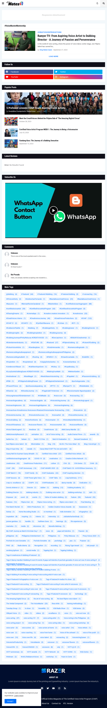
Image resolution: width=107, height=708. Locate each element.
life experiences (78, 521)
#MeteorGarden (75, 371)
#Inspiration (12, 362)
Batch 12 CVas (41, 439)
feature (76, 497)
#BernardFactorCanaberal (32, 304)
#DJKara (62, 323)
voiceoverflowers (91, 642)
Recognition (40, 546)
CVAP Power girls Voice (34, 478)
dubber (44, 488)
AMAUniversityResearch (16, 434)
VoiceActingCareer (80, 637)
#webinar (34, 429)
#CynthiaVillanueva (44, 323)
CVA (67, 463)
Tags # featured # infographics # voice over (24, 579)
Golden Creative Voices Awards (61, 507)
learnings (61, 521)
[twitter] (48, 688)
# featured (27, 294)
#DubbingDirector (90, 328)
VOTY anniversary (14, 652)
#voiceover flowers (37, 425)
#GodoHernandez (55, 347)
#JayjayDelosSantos (49, 362)
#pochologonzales (81, 381)
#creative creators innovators (56, 313)
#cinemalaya (33, 313)
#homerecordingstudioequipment (20, 352)
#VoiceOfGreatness (15, 425)
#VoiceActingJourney (60, 400)
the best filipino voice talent (69, 599)
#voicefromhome (33, 420)
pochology (60, 541)
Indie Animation (67, 512)
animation (37, 434)
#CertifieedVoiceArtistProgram (72, 309)
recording (56, 546)
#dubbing (33, 328)
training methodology (76, 604)
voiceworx (47, 647)
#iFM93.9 (51, 357)
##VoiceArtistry (13, 299)
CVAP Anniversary (27, 468)
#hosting (37, 357)
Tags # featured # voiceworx (59, 594)
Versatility (43, 608)
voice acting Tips (36, 623)
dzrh (92, 492)
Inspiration (11, 517)
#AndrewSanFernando (35, 299)
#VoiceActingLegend (83, 400)
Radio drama (24, 546)
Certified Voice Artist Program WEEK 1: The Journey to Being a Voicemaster (48, 129)
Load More (53, 56)
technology (81, 594)
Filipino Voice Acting (46, 502)
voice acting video (56, 623)
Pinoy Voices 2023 (91, 536)
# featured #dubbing (47, 294)
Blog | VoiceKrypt (92, 444)
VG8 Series (79, 608)
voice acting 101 (31, 618)
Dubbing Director (14, 492)
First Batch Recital (14, 507)
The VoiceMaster (39, 604)
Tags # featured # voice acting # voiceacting (24, 594)
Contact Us (56, 703)
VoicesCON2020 (30, 647)
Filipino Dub (27, 502)
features (11, 502)
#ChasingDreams (14, 313)
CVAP (10, 468)
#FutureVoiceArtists (15, 347)
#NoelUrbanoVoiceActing (52, 376)
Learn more (18, 696)
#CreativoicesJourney (40, 318)
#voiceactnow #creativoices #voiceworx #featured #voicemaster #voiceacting (37, 410)
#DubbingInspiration (36, 333)
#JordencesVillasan (15, 367)
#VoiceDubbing (13, 420)
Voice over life (29, 637)
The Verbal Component (16, 604)
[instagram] (59, 688)
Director (31, 488)
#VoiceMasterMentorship (74, 420)
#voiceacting (76, 396)
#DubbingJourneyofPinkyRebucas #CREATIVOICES (26, 338)
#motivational (13, 376)
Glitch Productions (35, 507)
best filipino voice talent (16, 444)
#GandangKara (36, 347)
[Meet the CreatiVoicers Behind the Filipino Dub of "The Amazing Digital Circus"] (11, 121)
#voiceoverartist (57, 425)
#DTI (75, 323)
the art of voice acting (43, 599)
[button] (3, 3)
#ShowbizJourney (29, 391)
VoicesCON (12, 647)
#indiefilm (87, 357)
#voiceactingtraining (63, 405)
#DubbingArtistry (50, 328)
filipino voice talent (68, 502)
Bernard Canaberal (82, 439)
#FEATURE (36, 342)
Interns (40, 517)
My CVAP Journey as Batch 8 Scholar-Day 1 (24, 531)
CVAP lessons (13, 478)
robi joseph (92, 546)
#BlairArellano (55, 304)
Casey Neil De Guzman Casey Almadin (22, 454)
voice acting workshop (79, 623)
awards (94, 434)
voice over (12, 637)
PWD (9, 546)
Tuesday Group (13, 608)
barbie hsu (11, 439)
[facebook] (42, 688)
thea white (57, 604)
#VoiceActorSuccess (38, 415)
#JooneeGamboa (71, 362)
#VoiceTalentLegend (15, 429)
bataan (26, 439)
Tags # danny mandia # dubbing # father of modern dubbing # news (33, 570)
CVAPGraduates (49, 483)
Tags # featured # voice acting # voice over (23, 589)
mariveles (11, 526)
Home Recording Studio (29, 512)
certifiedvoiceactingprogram (18, 459)
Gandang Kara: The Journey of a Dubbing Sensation (38, 140)
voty (60, 647)
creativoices (13, 463)
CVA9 (93, 463)
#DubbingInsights (14, 333)
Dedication (85, 483)
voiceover (52, 642)
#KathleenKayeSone (38, 367)
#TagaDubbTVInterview (52, 391)
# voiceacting (89, 294)
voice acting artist (51, 618)
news (49, 531)
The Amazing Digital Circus (17, 599)
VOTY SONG (69, 652)
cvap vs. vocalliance (15, 483)
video (28, 613)
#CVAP (86, 318)
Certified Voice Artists (75, 454)
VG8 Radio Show (61, 608)
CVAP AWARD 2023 (49, 468)
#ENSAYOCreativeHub (80, 338)
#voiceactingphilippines (39, 405)
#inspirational (29, 362)
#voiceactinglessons (15, 405)
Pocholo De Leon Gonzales (17, 541)
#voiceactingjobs (38, 400)
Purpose (85, 541)
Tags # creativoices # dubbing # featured (23, 555)
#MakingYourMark (55, 371)
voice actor (12, 628)
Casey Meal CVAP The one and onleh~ (56, 449)
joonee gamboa (13, 521)
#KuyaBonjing (71, 367)
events (36, 497)
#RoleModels (86, 386)
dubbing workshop (76, 492)
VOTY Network (52, 652)
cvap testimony (73, 478)
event (24, 497)
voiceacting (62, 637)
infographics (85, 512)
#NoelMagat (30, 376)
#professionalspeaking (36, 386)
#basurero (11, 304)
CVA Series (80, 463)
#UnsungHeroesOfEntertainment (20, 396)
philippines (12, 536)
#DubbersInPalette (15, 328)
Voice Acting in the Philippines (76, 618)
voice (68, 613)
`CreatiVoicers (50, 429)
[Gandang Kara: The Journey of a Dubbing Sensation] (11, 143)
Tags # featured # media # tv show (60, 579)
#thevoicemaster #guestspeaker (80, 391)
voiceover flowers (70, 642)
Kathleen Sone (45, 521)
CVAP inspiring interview (73, 473)
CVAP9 (33, 483)
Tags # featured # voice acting (19, 584)
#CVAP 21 (11, 323)
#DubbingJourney (58, 333)
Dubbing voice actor (55, 492)
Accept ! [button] (10, 701)
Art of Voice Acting (55, 434)
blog (51, 444)
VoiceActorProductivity (16, 642)
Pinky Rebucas (71, 536)
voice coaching (28, 633)
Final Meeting (87, 502)
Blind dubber (37, 444)
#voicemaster (52, 420)
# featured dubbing (69, 294)
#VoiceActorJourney (15, 415)
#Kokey (55, 367)
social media (32, 550)
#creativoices (80, 313)
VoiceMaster (37, 642)
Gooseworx (85, 507)
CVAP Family (31, 473)
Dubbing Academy (75, 488)
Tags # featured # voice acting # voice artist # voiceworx (58, 584)
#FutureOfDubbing (90, 342)
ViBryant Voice (13, 613)
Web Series (86, 652)
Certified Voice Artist (51, 454)
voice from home (48, 633)
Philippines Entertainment (33, 536)
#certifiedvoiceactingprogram (79, 304)
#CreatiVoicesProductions (65, 318)
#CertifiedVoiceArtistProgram (42, 309)
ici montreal (50, 512)
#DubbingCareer (70, 328)
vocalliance (54, 613)
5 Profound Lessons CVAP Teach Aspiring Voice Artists (36, 107)
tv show (29, 608)
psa (73, 541)
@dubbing (11, 294)
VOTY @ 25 (73, 647)
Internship (53, 517)
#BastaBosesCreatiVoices (61, 299)
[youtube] (53, 688)
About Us (45, 703)
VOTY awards (34, 652)
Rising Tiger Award (73, 546)
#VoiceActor (80, 410)
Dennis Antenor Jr (14, 488)
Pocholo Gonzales (42, 541)
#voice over (60, 396)
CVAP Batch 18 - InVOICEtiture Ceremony (79, 468)
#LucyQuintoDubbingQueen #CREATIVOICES (24, 371)
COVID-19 (39, 459)
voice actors (28, 628)
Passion (83, 531)
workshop (51, 657)
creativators (55, 459)
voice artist (67, 628)
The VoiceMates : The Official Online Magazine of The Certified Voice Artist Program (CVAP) (60, 699)
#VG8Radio (44, 396)
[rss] (65, 688)
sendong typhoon (14, 550)
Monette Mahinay (57, 526)
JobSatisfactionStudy (73, 517)
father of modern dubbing (56, 497)
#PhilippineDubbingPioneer (29, 381)
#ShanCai (11, 391)
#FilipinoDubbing (70, 342)
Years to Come (68, 657)
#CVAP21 (26, 323)
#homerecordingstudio (78, 347)
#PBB (10, 381)
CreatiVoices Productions (35, 463)
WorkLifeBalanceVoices (31, 657)
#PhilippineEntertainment (56, 381)
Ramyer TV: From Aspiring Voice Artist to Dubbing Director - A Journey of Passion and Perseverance (66, 37)
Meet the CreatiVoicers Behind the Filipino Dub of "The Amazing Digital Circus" (49, 118)
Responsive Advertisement (53, 15)
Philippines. (54, 536)
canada (31, 449)
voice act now (82, 613)
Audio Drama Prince (77, 434)
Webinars (11, 657)
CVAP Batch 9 (13, 473)
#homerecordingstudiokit (17, 357)
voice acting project (15, 623)
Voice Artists (84, 628)
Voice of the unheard (69, 633)
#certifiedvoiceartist (15, 309)
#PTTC (54, 386)
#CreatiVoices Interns (16, 318)
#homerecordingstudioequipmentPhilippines (56, 352)
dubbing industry (34, 492)
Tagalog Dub (49, 550)
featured (90, 497)
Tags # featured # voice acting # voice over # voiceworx (68, 589)
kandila (29, 521)
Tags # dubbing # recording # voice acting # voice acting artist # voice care (35, 575)
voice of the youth (91, 633)
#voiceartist (58, 415)
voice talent (46, 637)
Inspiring (26, 517)
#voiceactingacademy (16, 400)
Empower (11, 497)
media (25, 526)
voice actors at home (47, 628)
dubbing (58, 488)
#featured (52, 342)
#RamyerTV (69, 386)
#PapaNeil (72, 376)
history (10, 512)
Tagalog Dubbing (68, 550)
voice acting (12, 618)
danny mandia (68, 483)
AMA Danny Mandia (70, 429)
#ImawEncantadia (69, 357)
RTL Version (68, 703)
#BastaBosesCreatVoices (88, 299)
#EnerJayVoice (59, 338)
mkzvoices (38, 526)
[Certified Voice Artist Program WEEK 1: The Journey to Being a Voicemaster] (11, 132)
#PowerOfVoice (13, 386)
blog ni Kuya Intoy (14, 449)
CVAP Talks (55, 478)
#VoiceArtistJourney (77, 415)
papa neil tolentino (65, 531)
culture (55, 463)
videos (40, 613)
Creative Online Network (76, 459)
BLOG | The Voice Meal (70, 444)
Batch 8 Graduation (61, 439)
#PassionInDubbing (91, 376)
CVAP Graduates (50, 473)
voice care (11, 633)
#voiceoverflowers (78, 425)
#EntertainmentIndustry (16, 342)
